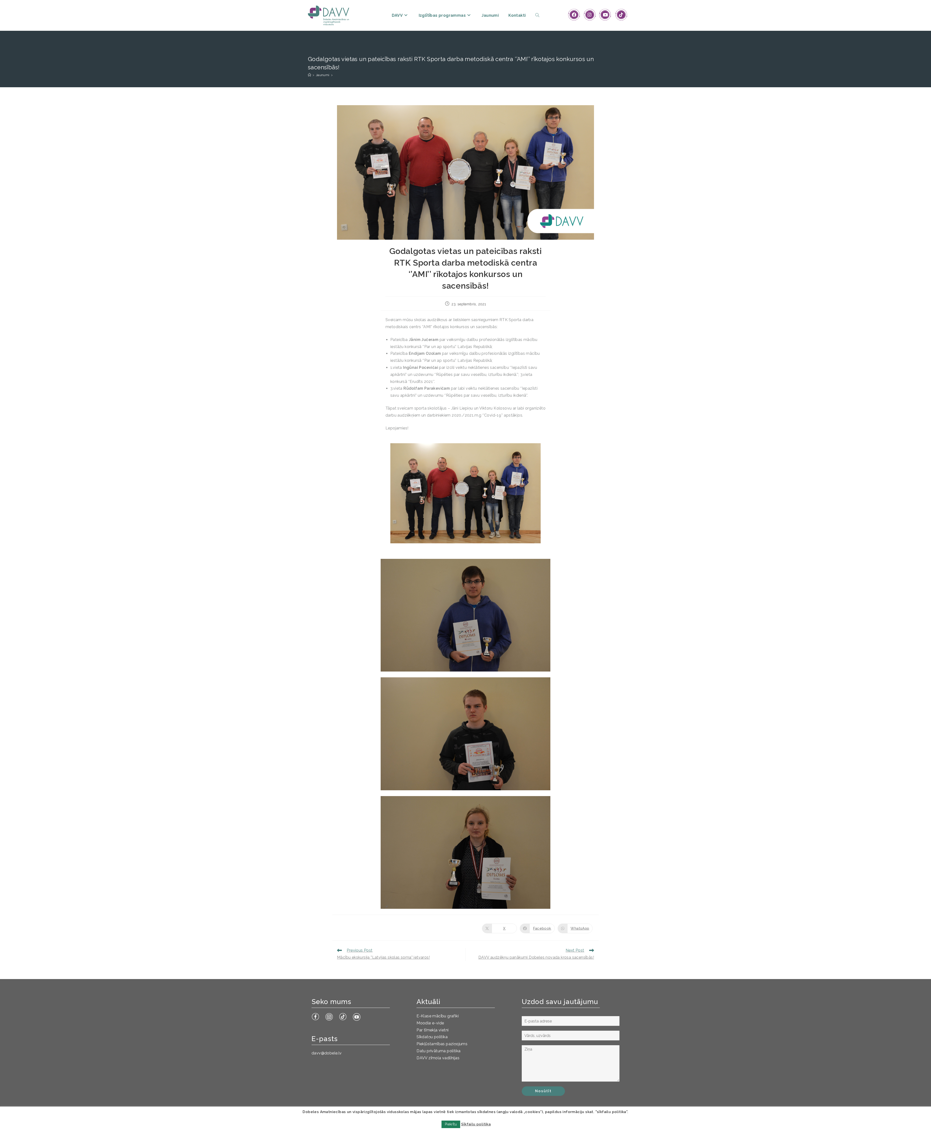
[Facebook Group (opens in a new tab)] (574, 14)
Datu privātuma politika (438, 1051)
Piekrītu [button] (451, 1124)
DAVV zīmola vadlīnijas (438, 1058)
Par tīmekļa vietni (433, 1030)
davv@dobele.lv (327, 1053)
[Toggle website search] (537, 15)
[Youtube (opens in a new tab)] (605, 14)
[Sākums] (309, 75)
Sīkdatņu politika (432, 1037)
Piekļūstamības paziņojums (442, 1044)
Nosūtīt (543, 1091)
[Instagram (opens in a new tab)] (590, 14)
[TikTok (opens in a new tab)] (621, 14)
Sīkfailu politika (476, 1124)
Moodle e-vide (430, 1023)
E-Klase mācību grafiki (438, 1016)
